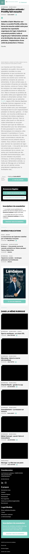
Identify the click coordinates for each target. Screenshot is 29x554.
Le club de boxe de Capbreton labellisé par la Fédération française (13, 237)
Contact (3, 492)
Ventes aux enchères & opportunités (10, 501)
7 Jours (3, 512)
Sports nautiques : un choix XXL (12, 333)
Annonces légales (5, 494)
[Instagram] (6, 483)
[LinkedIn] (2, 483)
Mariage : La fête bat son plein (12, 463)
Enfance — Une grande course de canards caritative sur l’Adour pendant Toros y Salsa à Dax (13, 248)
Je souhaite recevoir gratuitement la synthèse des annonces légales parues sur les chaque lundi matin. (14, 210)
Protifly (3, 101)
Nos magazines (5, 498)
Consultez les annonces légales (15, 197)
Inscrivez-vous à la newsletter (15, 221)
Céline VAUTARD (11, 335)
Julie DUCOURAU (11, 386)
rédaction (10, 252)
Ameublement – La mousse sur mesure (12, 410)
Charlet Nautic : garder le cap (12, 385)
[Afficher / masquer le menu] (2, 2)
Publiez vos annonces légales (15, 193)
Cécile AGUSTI (11, 14)
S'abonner (24, 2)
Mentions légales (5, 548)
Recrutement (4, 503)
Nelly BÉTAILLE (11, 240)
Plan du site (3, 545)
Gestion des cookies (5, 551)
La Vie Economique (6, 516)
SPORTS (8, 234)
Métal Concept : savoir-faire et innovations (12, 437)
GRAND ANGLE (12, 7)
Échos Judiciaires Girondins (8, 510)
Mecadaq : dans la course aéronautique (10, 359)
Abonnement (4, 496)
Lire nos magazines (15, 301)
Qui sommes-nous (5, 490)
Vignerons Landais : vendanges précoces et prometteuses (11, 259)
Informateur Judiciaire (7, 514)
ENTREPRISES (4, 7)
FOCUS (3, 234)
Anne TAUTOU (11, 361)
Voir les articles (18, 179)
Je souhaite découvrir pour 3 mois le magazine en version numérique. (13, 216)
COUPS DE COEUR (13, 244)
